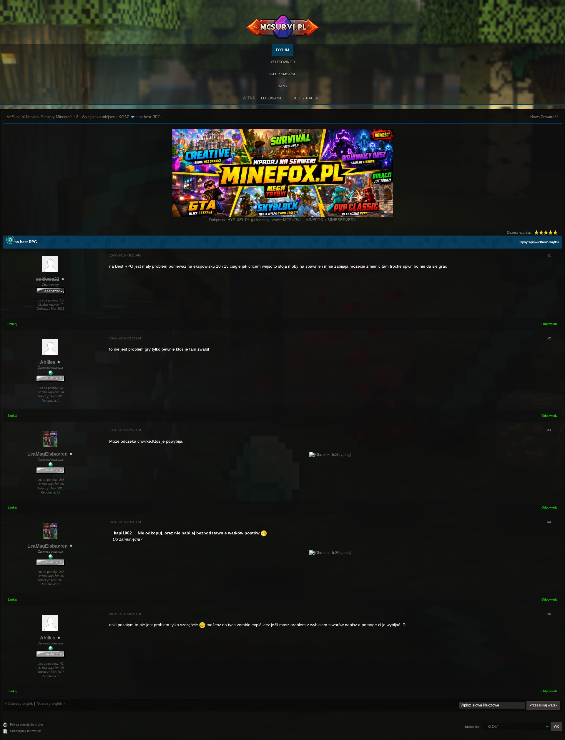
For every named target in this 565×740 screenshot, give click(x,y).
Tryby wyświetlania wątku (539, 242)
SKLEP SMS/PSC (282, 74)
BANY (283, 86)
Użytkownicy (282, 62)
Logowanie (271, 98)
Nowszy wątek (49, 703)
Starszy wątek (20, 703)
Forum (282, 50)
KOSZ (124, 117)
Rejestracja (305, 98)
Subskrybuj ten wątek (25, 731)
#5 (549, 614)
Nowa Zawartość (544, 117)
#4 (549, 522)
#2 (549, 338)
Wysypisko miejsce (98, 117)
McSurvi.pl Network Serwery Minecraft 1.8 (42, 117)
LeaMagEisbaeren (47, 453)
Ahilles (47, 362)
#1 (549, 255)
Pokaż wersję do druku (26, 724)
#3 (549, 430)
